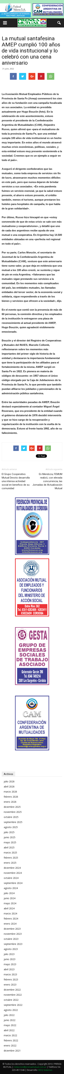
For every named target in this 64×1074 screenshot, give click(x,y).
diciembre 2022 (12, 989)
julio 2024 (9, 893)
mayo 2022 (10, 1025)
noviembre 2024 (13, 872)
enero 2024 (10, 923)
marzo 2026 (10, 791)
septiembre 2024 (13, 883)
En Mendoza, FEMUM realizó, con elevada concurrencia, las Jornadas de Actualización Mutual (47, 481)
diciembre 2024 (12, 867)
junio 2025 (9, 837)
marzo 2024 (10, 913)
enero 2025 (10, 862)
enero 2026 (10, 801)
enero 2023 (10, 984)
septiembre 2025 (13, 822)
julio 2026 (9, 781)
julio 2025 (9, 832)
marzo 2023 (10, 974)
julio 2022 (9, 1015)
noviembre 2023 (13, 933)
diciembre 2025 (12, 806)
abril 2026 (9, 786)
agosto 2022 (11, 1010)
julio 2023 (9, 954)
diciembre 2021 (12, 1050)
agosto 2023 (11, 949)
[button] (59, 22)
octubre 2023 (11, 938)
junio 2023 (9, 959)
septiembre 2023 (13, 944)
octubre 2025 (11, 817)
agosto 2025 (11, 827)
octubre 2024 (11, 878)
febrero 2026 (11, 796)
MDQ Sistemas (45, 1070)
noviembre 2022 (13, 994)
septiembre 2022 (13, 1004)
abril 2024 (9, 908)
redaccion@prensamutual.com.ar (30, 1067)
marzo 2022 (10, 1035)
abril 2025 (9, 847)
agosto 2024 (11, 888)
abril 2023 (9, 969)
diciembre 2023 (12, 928)
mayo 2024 (10, 903)
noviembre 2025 (13, 811)
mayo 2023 (10, 964)
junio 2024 (9, 898)
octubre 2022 (11, 999)
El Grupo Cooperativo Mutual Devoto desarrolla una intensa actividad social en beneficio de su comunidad (16, 481)
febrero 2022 (11, 1040)
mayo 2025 (10, 842)
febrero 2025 (11, 857)
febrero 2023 (11, 979)
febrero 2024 (11, 918)
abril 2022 (9, 1030)
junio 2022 (9, 1020)
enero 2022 (10, 1045)
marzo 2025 (10, 852)
